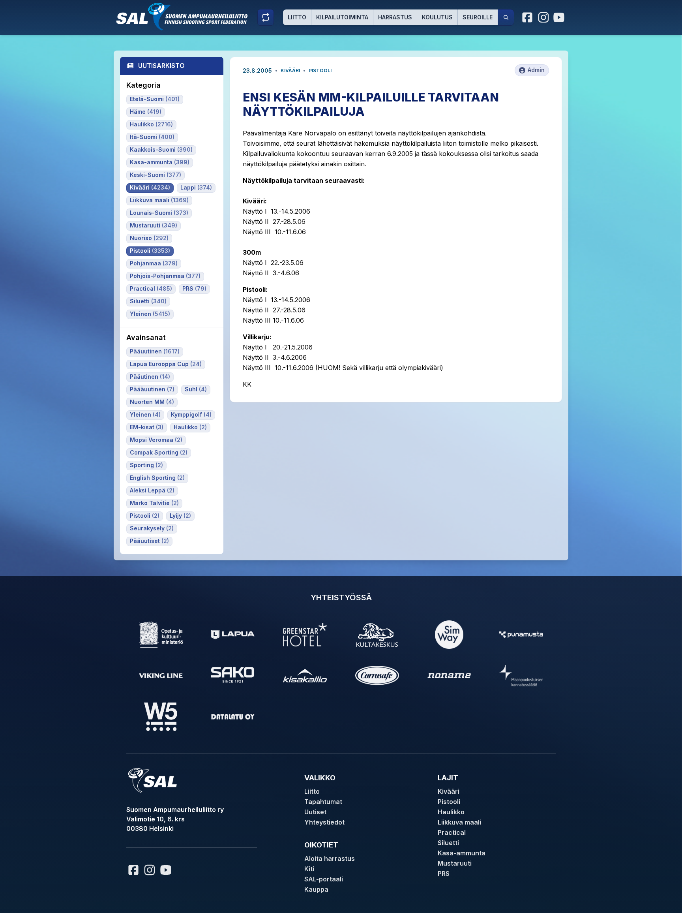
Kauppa (316, 889)
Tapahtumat (323, 802)
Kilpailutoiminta (342, 17)
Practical (452, 832)
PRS (444, 873)
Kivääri (290, 70)
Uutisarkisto (161, 66)
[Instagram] (543, 17)
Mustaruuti (455, 863)
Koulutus (437, 17)
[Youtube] (560, 17)
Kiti (309, 869)
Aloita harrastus (329, 858)
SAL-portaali (323, 879)
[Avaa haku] (506, 17)
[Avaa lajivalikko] (266, 17)
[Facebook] (527, 17)
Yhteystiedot (324, 822)
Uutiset (315, 812)
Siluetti (448, 843)
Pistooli (320, 70)
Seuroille (478, 17)
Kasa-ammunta (461, 853)
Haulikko (451, 812)
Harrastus (395, 17)
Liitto (297, 17)
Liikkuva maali (459, 822)
